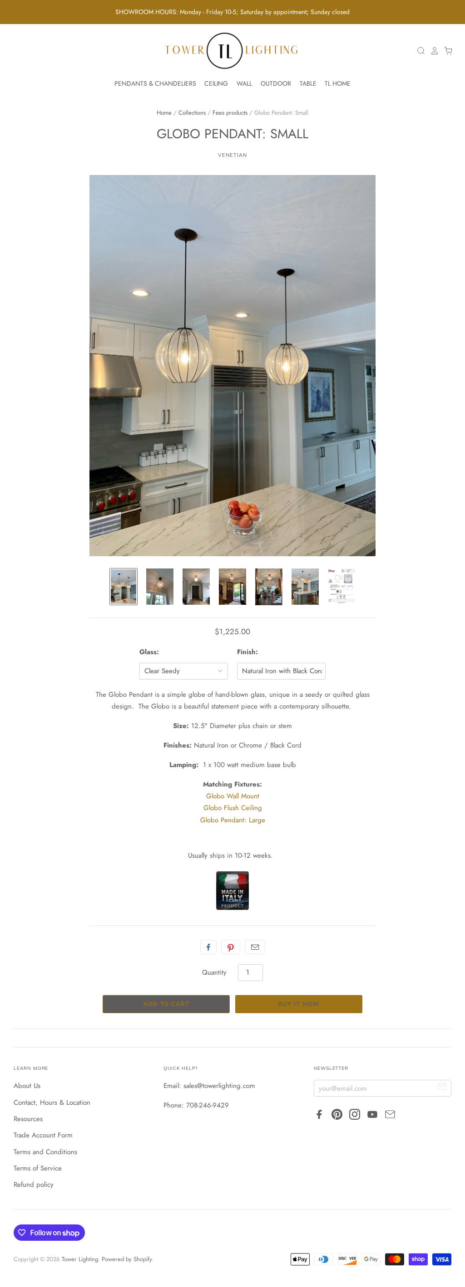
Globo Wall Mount (232, 796)
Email (255, 947)
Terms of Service (38, 1168)
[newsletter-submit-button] (442, 1087)
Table (308, 83)
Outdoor (276, 83)
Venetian (232, 155)
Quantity (214, 972)
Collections (192, 112)
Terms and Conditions (45, 1152)
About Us (27, 1086)
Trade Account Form (43, 1135)
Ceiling (216, 83)
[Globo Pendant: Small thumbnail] (123, 586)
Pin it (230, 947)
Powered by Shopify (127, 1259)
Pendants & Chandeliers (155, 83)
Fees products (230, 112)
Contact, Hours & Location (52, 1102)
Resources (28, 1119)
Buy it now (298, 1004)
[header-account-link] (432, 50)
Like (208, 947)
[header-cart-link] (446, 50)
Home (164, 112)
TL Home (338, 83)
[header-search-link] (418, 50)
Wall (244, 83)
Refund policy (34, 1185)
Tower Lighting (80, 1259)
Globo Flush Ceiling (232, 808)
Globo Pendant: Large (232, 820)
